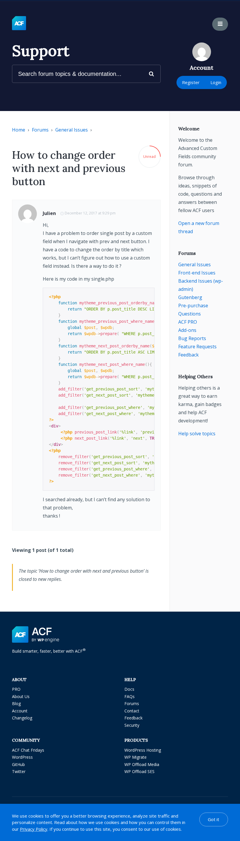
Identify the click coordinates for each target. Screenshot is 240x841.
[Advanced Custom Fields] (19, 23)
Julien (49, 213)
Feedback (188, 355)
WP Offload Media (141, 764)
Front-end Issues (196, 272)
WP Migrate (135, 757)
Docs (129, 689)
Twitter (18, 771)
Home (18, 130)
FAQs (129, 696)
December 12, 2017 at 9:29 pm (90, 213)
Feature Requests (197, 346)
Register (191, 82)
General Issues (71, 130)
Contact (131, 711)
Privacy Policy (33, 829)
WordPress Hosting (142, 750)
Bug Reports (192, 338)
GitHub (18, 764)
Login (215, 82)
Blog (16, 703)
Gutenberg (190, 297)
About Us (21, 696)
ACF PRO (187, 322)
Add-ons (187, 330)
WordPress (22, 757)
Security (131, 725)
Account (20, 711)
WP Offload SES (139, 771)
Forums (40, 130)
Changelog (22, 718)
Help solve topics (196, 433)
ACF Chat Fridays (28, 750)
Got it (213, 819)
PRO (16, 689)
